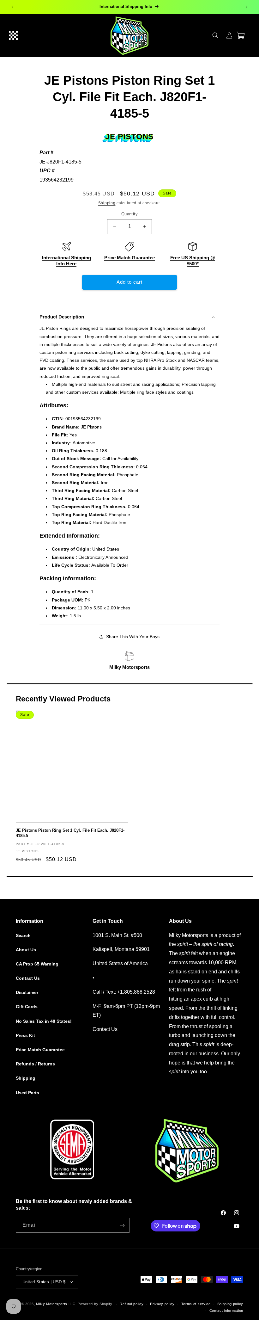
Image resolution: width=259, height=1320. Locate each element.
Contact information (226, 1310)
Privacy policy (162, 1304)
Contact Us (28, 978)
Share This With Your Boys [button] (133, 636)
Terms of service (196, 1304)
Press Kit (25, 1035)
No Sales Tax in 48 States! (44, 1021)
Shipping (107, 203)
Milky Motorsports (129, 667)
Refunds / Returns (35, 1063)
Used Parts (27, 1092)
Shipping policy (230, 1304)
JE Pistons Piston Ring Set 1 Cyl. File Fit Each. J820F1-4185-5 (70, 833)
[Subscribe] (122, 1225)
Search (23, 935)
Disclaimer (27, 992)
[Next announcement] (247, 7)
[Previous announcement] (12, 7)
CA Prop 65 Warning (37, 963)
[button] (13, 35)
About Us (26, 949)
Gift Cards (27, 1006)
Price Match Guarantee (129, 257)
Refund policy (131, 1304)
